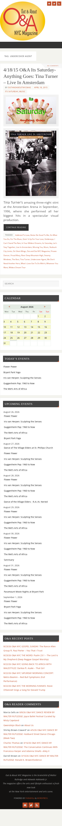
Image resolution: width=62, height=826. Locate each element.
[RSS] (59, 3)
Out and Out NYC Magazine (38, 251)
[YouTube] (49, 3)
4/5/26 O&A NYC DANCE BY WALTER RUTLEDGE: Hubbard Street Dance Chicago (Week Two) (30, 734)
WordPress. (42, 798)
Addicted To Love (22, 235)
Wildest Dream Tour (17, 267)
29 (41, 338)
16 (47, 327)
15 (41, 327)
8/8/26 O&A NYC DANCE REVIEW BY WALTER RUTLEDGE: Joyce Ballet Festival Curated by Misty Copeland (29, 716)
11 (13, 327)
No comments (53, 66)
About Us (29, 725)
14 (34, 327)
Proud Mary (15, 255)
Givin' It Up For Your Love (33, 239)
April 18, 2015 (41, 87)
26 (20, 338)
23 (47, 332)
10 (6, 327)
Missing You (38, 247)
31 (6, 343)
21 (34, 332)
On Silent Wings (19, 251)
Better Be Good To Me (39, 235)
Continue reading (16, 227)
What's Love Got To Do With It (33, 263)
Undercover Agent (38, 259)
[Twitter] (54, 3)
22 (41, 332)
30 (47, 338)
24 (6, 338)
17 (6, 332)
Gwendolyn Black (12, 725)
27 (27, 338)
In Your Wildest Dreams (31, 243)
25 (13, 338)
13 (27, 327)
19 (20, 332)
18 (13, 332)
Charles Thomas (11, 742)
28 (34, 338)
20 (27, 332)
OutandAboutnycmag (19, 87)
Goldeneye (49, 239)
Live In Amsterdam (24, 247)
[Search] (55, 284)
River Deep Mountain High (32, 255)
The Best (15, 259)
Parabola (30, 798)
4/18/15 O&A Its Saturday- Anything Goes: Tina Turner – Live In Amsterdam (30, 76)
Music (22, 91)
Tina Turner (25, 259)
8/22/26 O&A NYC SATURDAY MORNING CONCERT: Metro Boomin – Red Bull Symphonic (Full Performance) (28, 677)
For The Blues (16, 239)
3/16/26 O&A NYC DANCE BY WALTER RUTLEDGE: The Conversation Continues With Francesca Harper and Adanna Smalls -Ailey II (30, 746)
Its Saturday (11, 91)
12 (20, 327)
